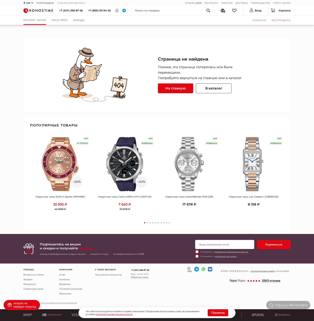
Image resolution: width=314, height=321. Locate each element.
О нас (62, 274)
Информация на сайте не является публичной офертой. (50, 303)
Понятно (218, 312)
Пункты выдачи (45, 3)
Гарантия (227, 3)
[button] (144, 222)
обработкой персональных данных (231, 252)
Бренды (79, 20)
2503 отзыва (271, 280)
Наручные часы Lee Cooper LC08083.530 (254, 196)
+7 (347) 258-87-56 (71, 10)
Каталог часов (34, 20)
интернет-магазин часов (262, 271)
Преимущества (260, 3)
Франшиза (65, 293)
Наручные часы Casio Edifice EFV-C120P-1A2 (124, 196)
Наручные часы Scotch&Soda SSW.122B (189, 196)
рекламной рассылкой (225, 256)
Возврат (28, 279)
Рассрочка (211, 3)
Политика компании (70, 288)
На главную (175, 88)
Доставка (242, 3)
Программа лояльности (108, 274)
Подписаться (273, 244)
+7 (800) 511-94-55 (99, 10)
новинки (259, 20)
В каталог (213, 88)
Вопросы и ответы (33, 274)
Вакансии (64, 284)
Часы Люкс (59, 20)
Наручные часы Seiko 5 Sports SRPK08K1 (60, 196)
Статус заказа (282, 3)
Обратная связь (139, 277)
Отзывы (190, 3)
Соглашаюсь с (224, 252)
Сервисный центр (33, 288)
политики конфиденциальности (114, 314)
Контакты (64, 279)
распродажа (281, 20)
